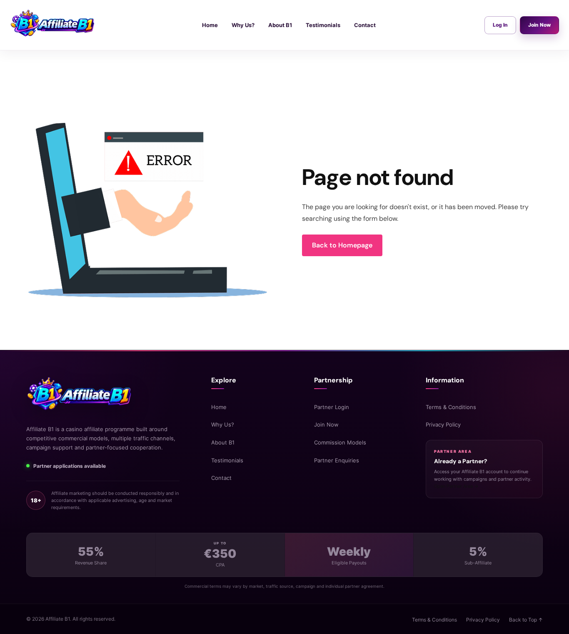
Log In (500, 25)
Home (219, 407)
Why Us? (222, 424)
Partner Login (331, 407)
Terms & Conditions (451, 407)
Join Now (539, 25)
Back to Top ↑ (526, 620)
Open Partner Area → (456, 486)
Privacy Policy (443, 424)
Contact (221, 477)
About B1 (223, 442)
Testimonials (227, 460)
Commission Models (340, 442)
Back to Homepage (342, 245)
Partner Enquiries (336, 460)
